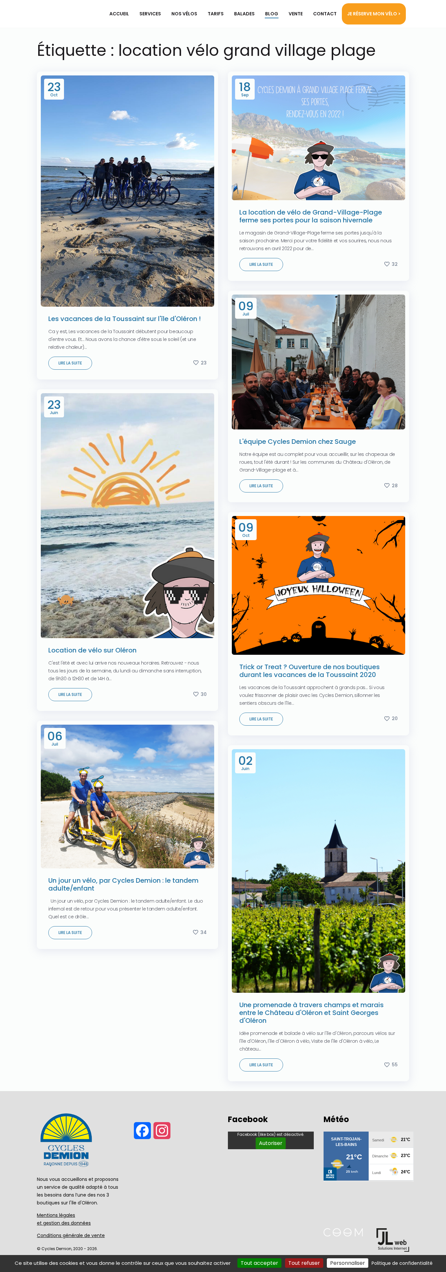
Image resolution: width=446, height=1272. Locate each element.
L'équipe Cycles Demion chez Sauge (297, 441)
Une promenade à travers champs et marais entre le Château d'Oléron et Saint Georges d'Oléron (311, 1012)
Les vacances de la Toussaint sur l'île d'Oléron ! (124, 318)
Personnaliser (347, 1263)
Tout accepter (259, 1263)
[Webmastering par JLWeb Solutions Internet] (392, 1250)
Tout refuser (304, 1263)
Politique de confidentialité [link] (402, 1263)
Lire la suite (70, 363)
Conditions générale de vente (71, 1235)
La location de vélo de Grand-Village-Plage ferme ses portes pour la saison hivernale (310, 216)
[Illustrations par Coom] (343, 1234)
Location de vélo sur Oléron (92, 650)
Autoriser (270, 1143)
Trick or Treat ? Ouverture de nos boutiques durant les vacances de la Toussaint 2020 (309, 670)
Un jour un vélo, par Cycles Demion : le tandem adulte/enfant (123, 884)
